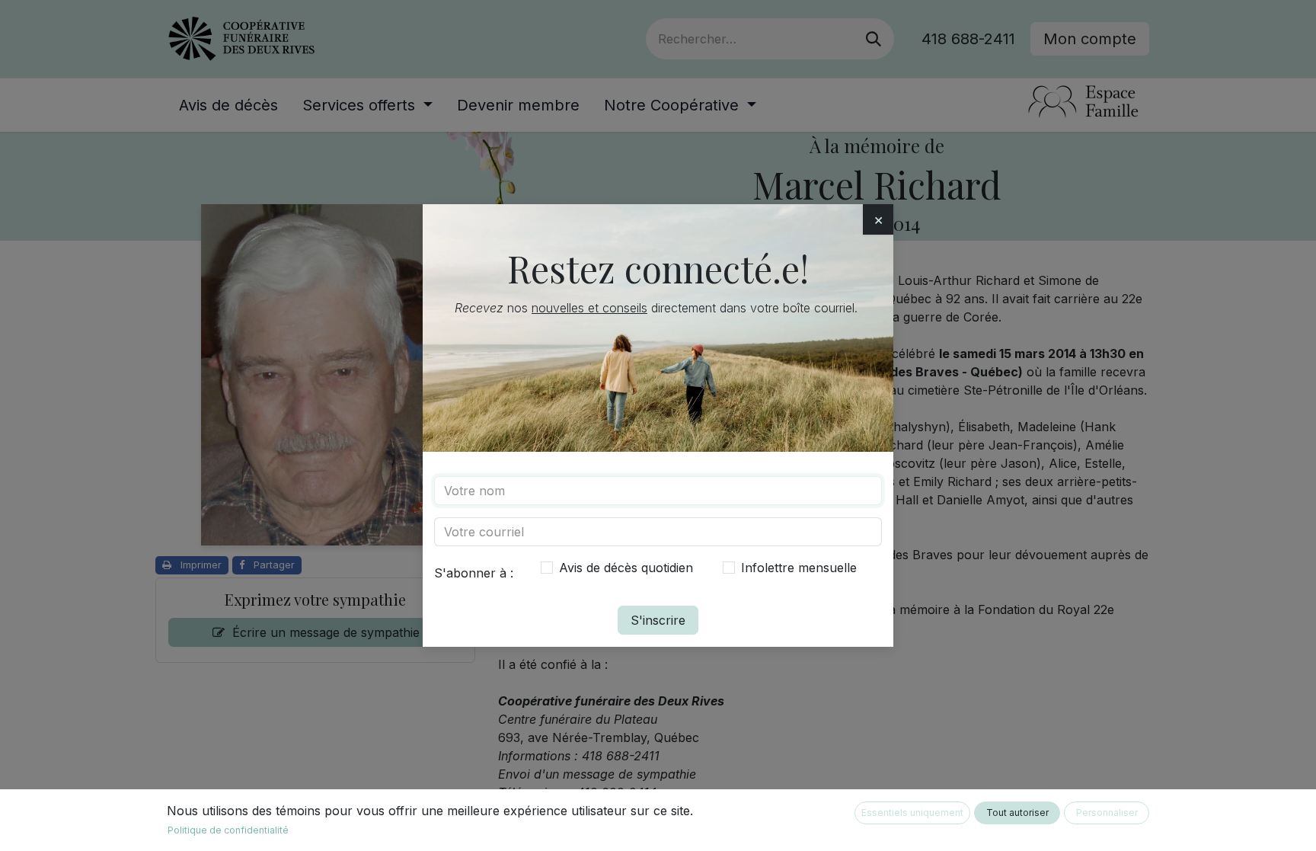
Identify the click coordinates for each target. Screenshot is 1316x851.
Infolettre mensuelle (799, 567)
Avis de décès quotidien (626, 567)
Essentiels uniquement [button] (912, 812)
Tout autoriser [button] (1017, 812)
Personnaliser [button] (1107, 812)
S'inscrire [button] (658, 620)
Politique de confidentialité (228, 830)
